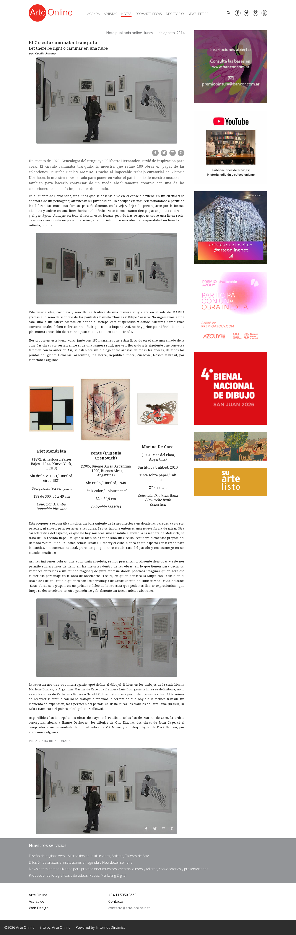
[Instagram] (255, 13)
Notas (126, 13)
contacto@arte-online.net (129, 908)
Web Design (39, 908)
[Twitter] (246, 13)
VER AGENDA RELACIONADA (50, 741)
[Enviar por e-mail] (172, 153)
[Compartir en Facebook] (155, 153)
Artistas (110, 13)
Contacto (115, 901)
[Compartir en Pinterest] (181, 153)
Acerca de (36, 901)
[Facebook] (238, 13)
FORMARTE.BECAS (149, 13)
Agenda (93, 13)
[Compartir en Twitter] (164, 153)
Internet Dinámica (110, 927)
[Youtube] (264, 13)
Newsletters (198, 13)
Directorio (175, 13)
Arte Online (38, 894)
